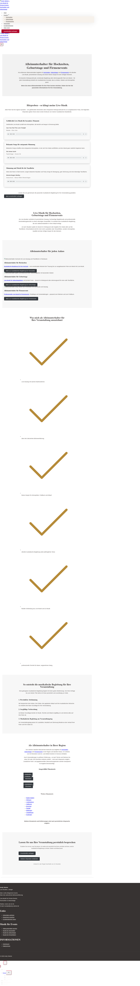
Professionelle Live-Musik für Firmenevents (16, 294)
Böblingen (29, 810)
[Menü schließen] (0, 966)
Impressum (6, 944)
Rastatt (28, 808)
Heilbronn (29, 804)
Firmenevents (10, 21)
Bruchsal (28, 806)
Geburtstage (9, 19)
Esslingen (29, 814)
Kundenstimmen (8, 25)
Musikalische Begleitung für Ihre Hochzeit (16, 266)
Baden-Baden (30, 798)
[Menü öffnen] (1, 44)
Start (5, 13)
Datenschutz (6, 946)
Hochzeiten (9, 17)
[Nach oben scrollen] (1, 963)
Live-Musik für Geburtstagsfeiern (13, 280)
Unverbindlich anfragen (10, 31)
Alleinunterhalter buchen (10, 928)
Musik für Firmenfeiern (9, 935)
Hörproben (7, 23)
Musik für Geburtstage (9, 932)
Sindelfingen (29, 812)
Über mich (7, 28)
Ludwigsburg (30, 802)
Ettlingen (28, 800)
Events (4, 973)
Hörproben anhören (8, 915)
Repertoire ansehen (8, 917)
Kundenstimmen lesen (9, 919)
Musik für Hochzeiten (9, 930)
